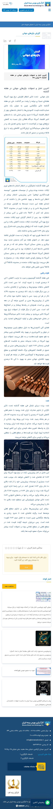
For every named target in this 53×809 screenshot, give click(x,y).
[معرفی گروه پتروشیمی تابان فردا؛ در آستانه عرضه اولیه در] (43, 596)
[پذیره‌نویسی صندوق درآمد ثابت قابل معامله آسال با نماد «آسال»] (43, 638)
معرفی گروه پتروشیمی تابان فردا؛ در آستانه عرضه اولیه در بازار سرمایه (29, 607)
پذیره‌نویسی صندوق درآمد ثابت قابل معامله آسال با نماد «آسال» (30, 651)
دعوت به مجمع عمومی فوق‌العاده (24, 670)
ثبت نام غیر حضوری (26, 10)
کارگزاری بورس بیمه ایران (42, 24)
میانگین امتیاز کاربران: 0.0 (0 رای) (30, 548)
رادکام (27, 806)
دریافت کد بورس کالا (9, 10)
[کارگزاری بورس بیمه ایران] (34, 4)
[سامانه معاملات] (41, 767)
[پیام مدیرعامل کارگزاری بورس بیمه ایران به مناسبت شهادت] (43, 687)
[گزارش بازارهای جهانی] (26, 56)
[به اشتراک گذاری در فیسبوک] (15, 40)
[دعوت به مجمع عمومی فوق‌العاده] (43, 671)
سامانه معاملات (29, 766)
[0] (6, 548)
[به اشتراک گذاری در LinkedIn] (5, 40)
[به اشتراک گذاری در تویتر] (10, 40)
